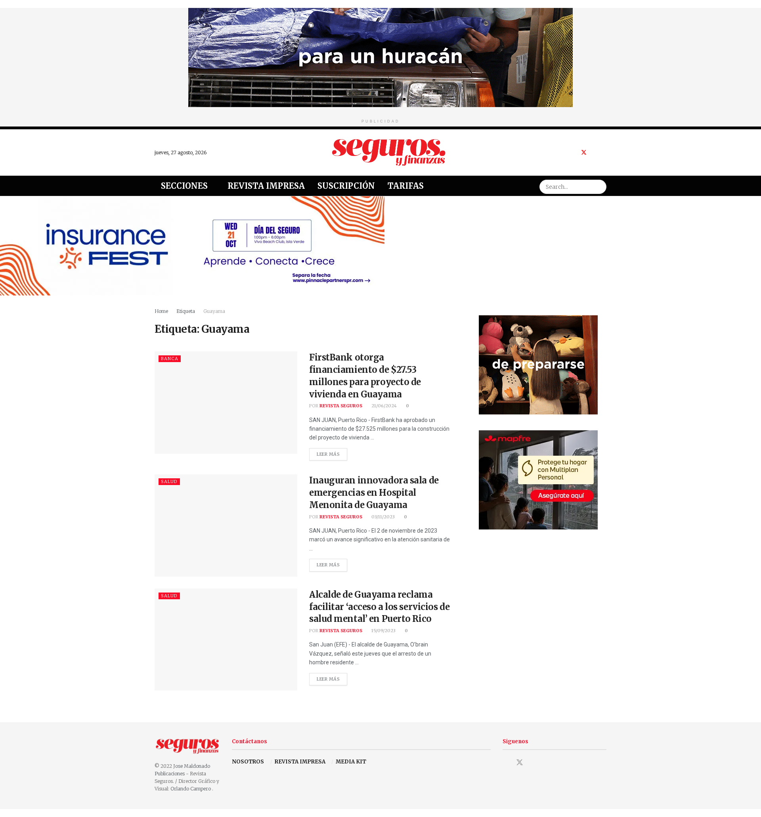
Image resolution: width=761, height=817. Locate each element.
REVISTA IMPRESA (300, 761)
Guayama (214, 311)
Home (161, 311)
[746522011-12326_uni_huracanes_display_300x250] (538, 364)
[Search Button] (599, 186)
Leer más (332, 452)
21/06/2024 (383, 405)
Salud (169, 481)
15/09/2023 (383, 630)
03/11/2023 (382, 517)
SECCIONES (184, 186)
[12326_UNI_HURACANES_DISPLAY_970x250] (380, 57)
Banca (169, 358)
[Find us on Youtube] (594, 152)
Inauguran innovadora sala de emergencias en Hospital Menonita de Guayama (374, 492)
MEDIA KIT (351, 761)
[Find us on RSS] (604, 152)
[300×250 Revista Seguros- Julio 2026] (538, 479)
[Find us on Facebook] (573, 152)
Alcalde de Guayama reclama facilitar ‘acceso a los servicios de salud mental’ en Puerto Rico (379, 607)
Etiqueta (185, 311)
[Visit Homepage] (388, 152)
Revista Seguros (340, 405)
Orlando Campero (191, 789)
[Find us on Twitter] (584, 152)
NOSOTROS (248, 761)
